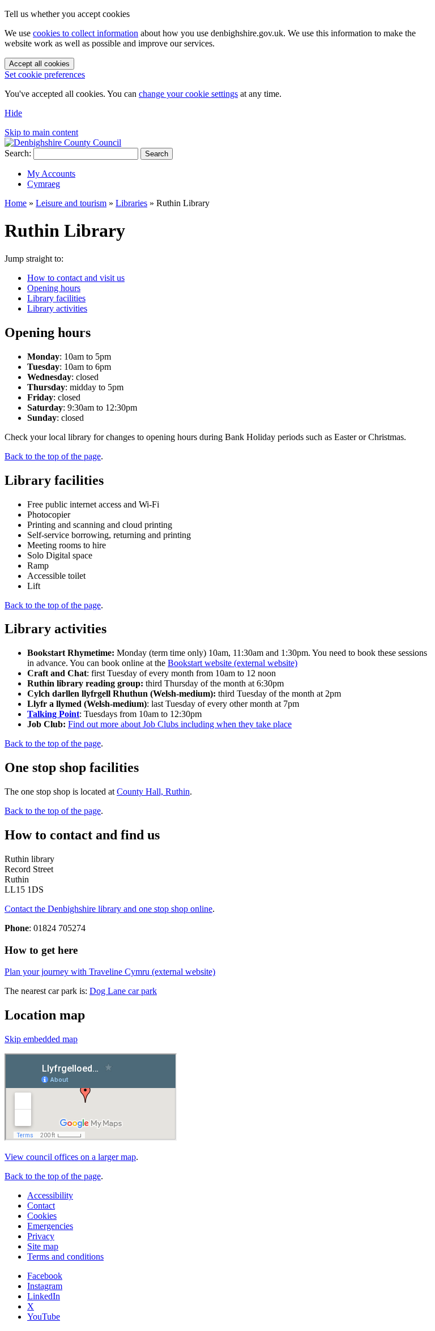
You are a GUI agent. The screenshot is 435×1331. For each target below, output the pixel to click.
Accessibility (50, 1195)
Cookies (42, 1216)
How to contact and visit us (76, 278)
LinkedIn (43, 1296)
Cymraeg (43, 184)
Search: (18, 153)
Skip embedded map (41, 1039)
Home (16, 203)
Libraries (131, 203)
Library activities (57, 308)
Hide (13, 113)
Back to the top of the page (53, 456)
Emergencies (50, 1226)
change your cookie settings (188, 94)
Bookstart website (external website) (232, 663)
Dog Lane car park (123, 991)
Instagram (44, 1286)
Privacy (40, 1236)
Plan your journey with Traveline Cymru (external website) (110, 971)
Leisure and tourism (71, 203)
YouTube (43, 1316)
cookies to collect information (85, 33)
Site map (42, 1246)
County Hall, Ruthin (153, 791)
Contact (41, 1205)
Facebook (44, 1276)
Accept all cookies (39, 63)
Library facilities (56, 298)
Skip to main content (41, 132)
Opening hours (53, 288)
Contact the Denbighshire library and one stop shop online (108, 909)
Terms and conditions (65, 1256)
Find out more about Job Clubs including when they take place (180, 724)
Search (156, 154)
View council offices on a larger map (70, 1157)
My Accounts (51, 173)
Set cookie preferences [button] (45, 74)
